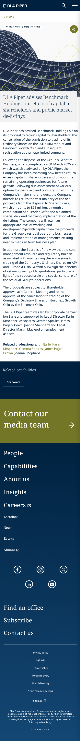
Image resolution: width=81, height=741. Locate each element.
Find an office (23, 608)
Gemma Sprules (31, 349)
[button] (40, 421)
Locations (11, 517)
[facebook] (17, 569)
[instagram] (40, 569)
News (10, 16)
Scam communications (40, 691)
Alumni (9, 550)
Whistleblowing (40, 683)
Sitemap (37, 700)
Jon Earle (44, 344)
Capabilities (21, 466)
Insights (15, 492)
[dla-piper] (15, 5)
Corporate (13, 382)
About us (16, 479)
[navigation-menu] (75, 5)
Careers (15, 505)
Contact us (19, 633)
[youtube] (52, 584)
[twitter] (63, 569)
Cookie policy (40, 668)
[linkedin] (29, 584)
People (13, 453)
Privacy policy (40, 652)
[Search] (64, 5)
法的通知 (40, 660)
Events (9, 538)
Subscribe (18, 620)
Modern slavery (40, 675)
